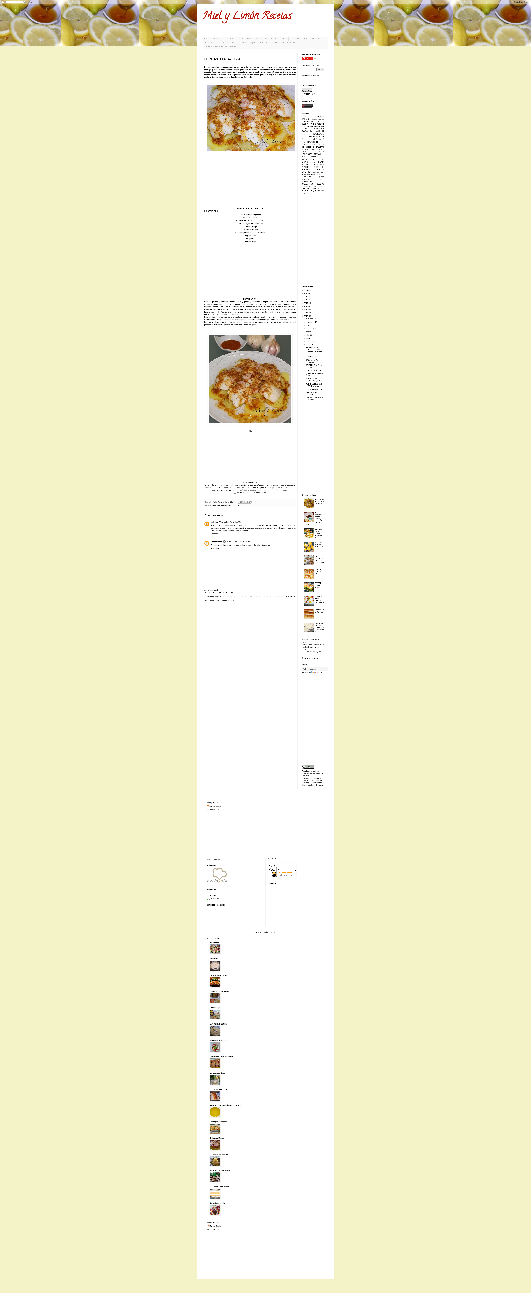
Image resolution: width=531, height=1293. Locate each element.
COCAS (321, 122)
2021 (306, 290)
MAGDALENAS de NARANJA (319, 545)
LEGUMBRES (307, 154)
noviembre (310, 322)
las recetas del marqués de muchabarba (225, 1105)
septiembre (310, 329)
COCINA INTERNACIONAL (313, 124)
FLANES (304, 145)
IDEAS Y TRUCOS (289, 43)
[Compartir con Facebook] (247, 502)
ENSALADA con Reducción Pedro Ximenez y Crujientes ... (315, 351)
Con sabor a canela (217, 1203)
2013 (306, 316)
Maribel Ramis (216, 542)
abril (308, 345)
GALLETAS (320, 147)
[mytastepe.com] (213, 859)
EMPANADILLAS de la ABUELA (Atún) (314, 385)
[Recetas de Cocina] (217, 883)
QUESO (321, 177)
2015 (306, 310)
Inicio (252, 596)
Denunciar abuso (310, 658)
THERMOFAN (215, 959)
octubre (309, 325)
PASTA (321, 162)
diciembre (310, 319)
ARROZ (304, 117)
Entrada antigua (289, 596)
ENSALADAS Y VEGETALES (265, 39)
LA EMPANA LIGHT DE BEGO (221, 1057)
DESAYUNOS (307, 131)
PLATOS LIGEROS (244, 39)
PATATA (215, 505)
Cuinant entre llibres (218, 1040)
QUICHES (305, 179)
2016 (306, 306)
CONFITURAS (319, 129)
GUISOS (305, 149)
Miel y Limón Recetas (247, 17)
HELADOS (312, 149)
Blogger (273, 932)
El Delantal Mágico (217, 1138)
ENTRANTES (228, 39)
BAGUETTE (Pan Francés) (312, 361)
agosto (309, 332)
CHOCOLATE (307, 121)
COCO (304, 129)
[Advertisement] (250, 177)
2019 (306, 297)
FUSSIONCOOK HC (211, 43)
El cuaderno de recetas (219, 1154)
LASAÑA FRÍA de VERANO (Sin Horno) (319, 599)
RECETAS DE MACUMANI (220, 1171)
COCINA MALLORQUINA (247, 43)
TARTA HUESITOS (313, 357)
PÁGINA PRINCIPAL (211, 39)
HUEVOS (320, 149)
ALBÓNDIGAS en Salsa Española (319, 501)
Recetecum (214, 943)
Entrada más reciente (213, 596)
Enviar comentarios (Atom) (225, 600)
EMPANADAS (307, 137)
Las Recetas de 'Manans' (219, 1187)
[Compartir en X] (245, 502)
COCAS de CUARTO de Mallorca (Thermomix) (319, 627)
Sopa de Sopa (215, 1008)
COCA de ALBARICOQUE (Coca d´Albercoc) (319, 559)
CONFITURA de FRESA (315, 370)
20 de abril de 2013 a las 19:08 (238, 542)
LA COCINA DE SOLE (218, 1024)
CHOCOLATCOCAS (318, 119)
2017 (306, 303)
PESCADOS (295, 39)
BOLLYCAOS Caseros (314, 389)
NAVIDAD (274, 43)
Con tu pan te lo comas (219, 1122)
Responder (215, 534)
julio (308, 335)
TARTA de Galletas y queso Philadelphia (319, 533)
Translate (320, 673)
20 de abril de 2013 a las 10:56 (230, 522)
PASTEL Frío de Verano (318, 585)
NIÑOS (305, 162)
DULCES (263, 43)
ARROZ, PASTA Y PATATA (312, 39)
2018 (306, 300)
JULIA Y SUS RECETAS (219, 975)
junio (308, 338)
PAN (313, 162)
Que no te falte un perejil (219, 992)
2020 (306, 293)
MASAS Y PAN (228, 43)
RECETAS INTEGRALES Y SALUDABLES (220, 47)
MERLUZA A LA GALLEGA (311, 393)
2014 (306, 313)
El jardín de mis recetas (219, 1089)
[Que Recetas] (213, 899)
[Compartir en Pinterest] (250, 502)
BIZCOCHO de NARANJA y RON (313, 380)
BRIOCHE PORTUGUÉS (319, 572)
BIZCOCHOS (318, 117)
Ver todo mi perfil (213, 810)
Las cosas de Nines (217, 1073)
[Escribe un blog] (242, 502)
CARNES (283, 39)
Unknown (214, 522)
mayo (308, 341)
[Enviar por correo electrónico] (239, 502)
